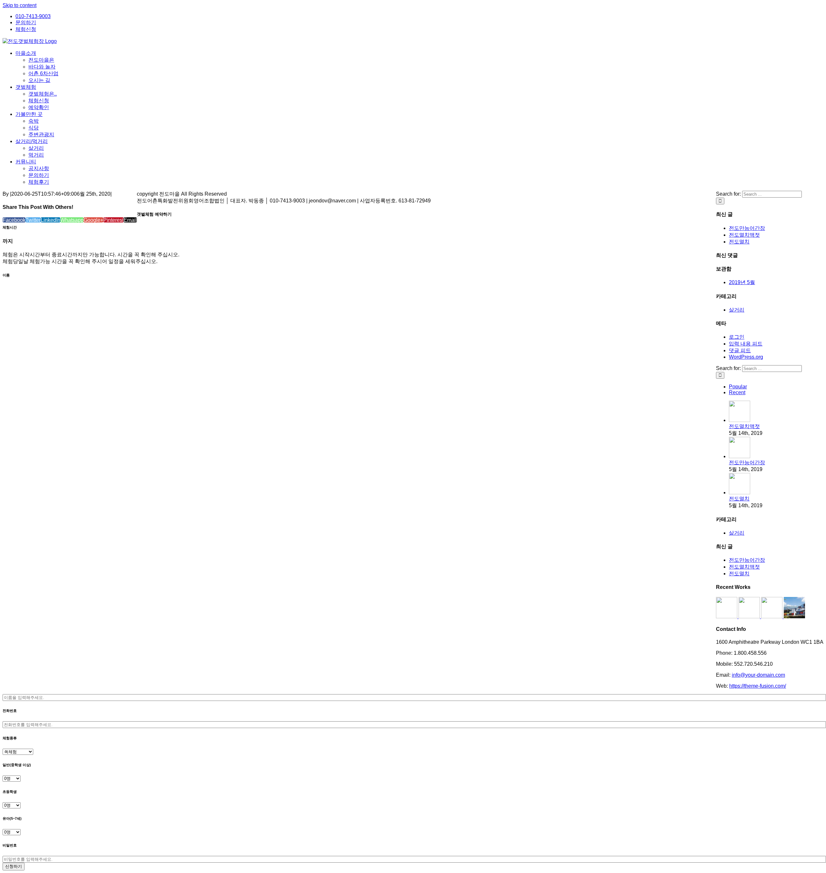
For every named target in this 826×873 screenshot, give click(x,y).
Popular (738, 386)
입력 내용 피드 (745, 343)
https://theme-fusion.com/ (757, 686)
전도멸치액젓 (744, 235)
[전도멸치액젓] (739, 420)
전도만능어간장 (747, 228)
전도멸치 (739, 241)
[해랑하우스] (727, 616)
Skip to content (19, 5)
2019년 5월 (742, 282)
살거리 (736, 310)
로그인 (736, 337)
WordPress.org (746, 357)
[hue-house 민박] (772, 616)
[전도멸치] (739, 492)
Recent (737, 392)
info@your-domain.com (758, 675)
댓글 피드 (740, 350)
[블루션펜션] (794, 616)
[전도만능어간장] (739, 456)
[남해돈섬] (750, 616)
